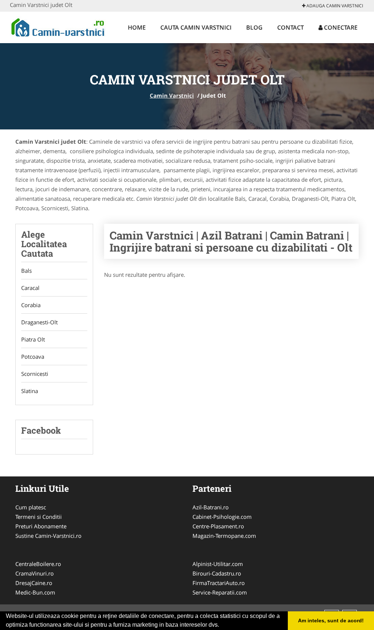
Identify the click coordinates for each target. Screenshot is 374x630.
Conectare (340, 27)
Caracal (30, 287)
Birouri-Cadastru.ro (216, 573)
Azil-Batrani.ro (210, 507)
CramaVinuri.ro (34, 573)
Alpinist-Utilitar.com (217, 563)
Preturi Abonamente (40, 526)
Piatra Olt (33, 339)
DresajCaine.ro (33, 582)
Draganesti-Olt (39, 322)
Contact (290, 27)
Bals (26, 270)
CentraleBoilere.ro (38, 563)
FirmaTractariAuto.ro (218, 582)
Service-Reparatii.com (219, 592)
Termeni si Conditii (38, 516)
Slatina (29, 391)
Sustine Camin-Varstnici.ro (48, 535)
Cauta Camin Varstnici (196, 27)
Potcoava (32, 356)
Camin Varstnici (172, 95)
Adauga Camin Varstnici (334, 6)
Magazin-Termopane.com (224, 535)
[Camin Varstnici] (58, 26)
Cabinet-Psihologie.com (222, 516)
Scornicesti (34, 373)
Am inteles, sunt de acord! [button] (331, 620)
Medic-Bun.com (35, 592)
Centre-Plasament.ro (218, 526)
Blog (254, 27)
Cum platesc (30, 507)
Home (137, 27)
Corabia (31, 305)
